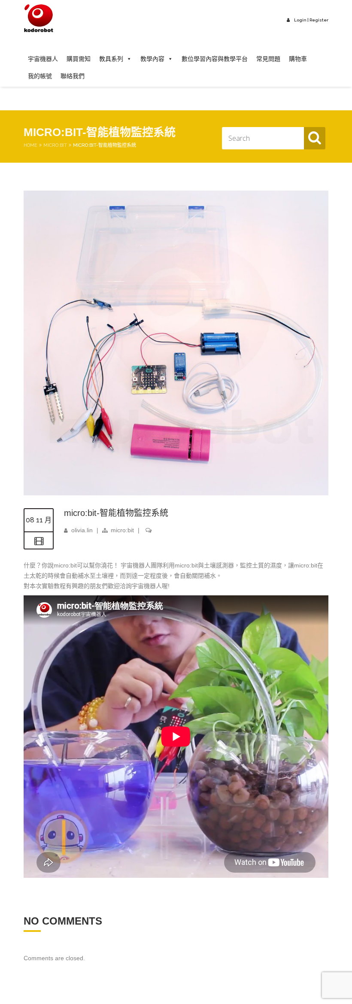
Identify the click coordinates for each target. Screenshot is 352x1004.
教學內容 (152, 58)
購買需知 (79, 58)
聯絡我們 (73, 76)
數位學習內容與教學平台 (215, 58)
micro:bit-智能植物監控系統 (116, 513)
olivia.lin (82, 530)
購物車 (298, 58)
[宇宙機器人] (39, 18)
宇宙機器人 (43, 58)
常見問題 (268, 58)
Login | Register (311, 20)
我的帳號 (40, 76)
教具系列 (111, 58)
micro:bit (55, 145)
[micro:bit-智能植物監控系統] (176, 493)
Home (30, 145)
